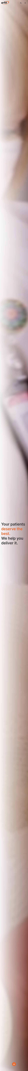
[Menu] (25, 3)
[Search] (20, 3)
